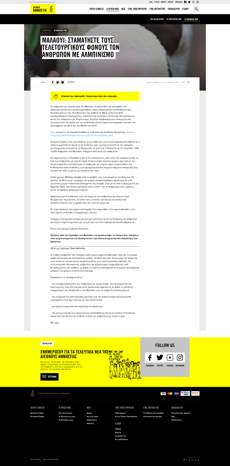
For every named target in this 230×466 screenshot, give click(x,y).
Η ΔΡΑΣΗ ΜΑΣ (46, 30)
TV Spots (156, 2)
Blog (150, 2)
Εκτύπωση (188, 82)
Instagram (198, 2)
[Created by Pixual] (192, 458)
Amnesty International (43, 9)
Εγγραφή (52, 376)
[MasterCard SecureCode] (195, 395)
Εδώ (52, 132)
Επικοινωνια (178, 2)
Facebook (185, 2)
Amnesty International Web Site (43, 2)
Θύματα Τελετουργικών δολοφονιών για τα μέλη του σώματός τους (92, 133)
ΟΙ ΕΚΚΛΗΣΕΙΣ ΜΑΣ (60, 30)
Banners (163, 2)
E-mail (62, 82)
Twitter (189, 2)
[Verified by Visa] (185, 395)
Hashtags (170, 2)
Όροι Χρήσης (35, 459)
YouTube (193, 2)
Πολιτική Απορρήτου (51, 459)
